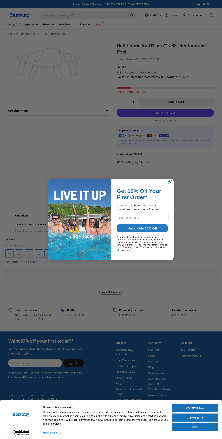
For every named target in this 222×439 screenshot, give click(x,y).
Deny (195, 427)
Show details (50, 432)
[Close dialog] (170, 182)
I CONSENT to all (195, 408)
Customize (193, 417)
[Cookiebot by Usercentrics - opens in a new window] (21, 432)
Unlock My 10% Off (142, 228)
